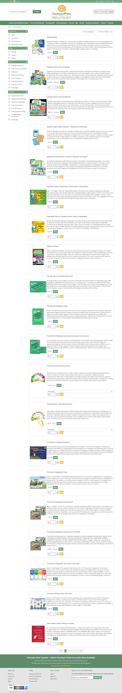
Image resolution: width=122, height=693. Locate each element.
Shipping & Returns (35, 674)
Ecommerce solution (24, 692)
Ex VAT (18, 1)
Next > (81, 651)
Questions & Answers (92, 23)
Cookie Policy (33, 681)
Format (71, 23)
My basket (53, 679)
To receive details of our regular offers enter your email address (92, 673)
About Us (11, 674)
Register (102, 1)
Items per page (104, 32)
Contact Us (11, 676)
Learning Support (61, 23)
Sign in (97, 1)
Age (76, 23)
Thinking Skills (50, 23)
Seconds (110, 23)
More (55, 52)
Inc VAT (10, 1)
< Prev (61, 651)
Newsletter (107, 1)
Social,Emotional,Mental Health (18, 23)
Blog (112, 1)
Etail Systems (34, 692)
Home (9, 27)
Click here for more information (61, 666)
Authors (103, 23)
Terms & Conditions (35, 676)
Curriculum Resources (37, 23)
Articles (82, 23)
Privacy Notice (33, 679)
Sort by (85, 32)
